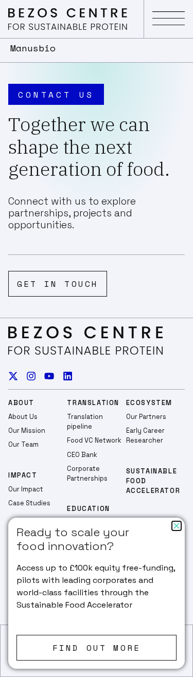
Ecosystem (149, 402)
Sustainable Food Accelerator (153, 481)
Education (88, 508)
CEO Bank (82, 454)
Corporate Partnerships (87, 473)
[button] (168, 19)
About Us (23, 416)
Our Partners (146, 416)
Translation (93, 402)
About (21, 402)
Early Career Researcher (145, 435)
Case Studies (29, 503)
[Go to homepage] (67, 19)
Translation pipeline (85, 421)
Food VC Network (94, 440)
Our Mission (26, 430)
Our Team (23, 444)
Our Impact (25, 489)
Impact (23, 475)
